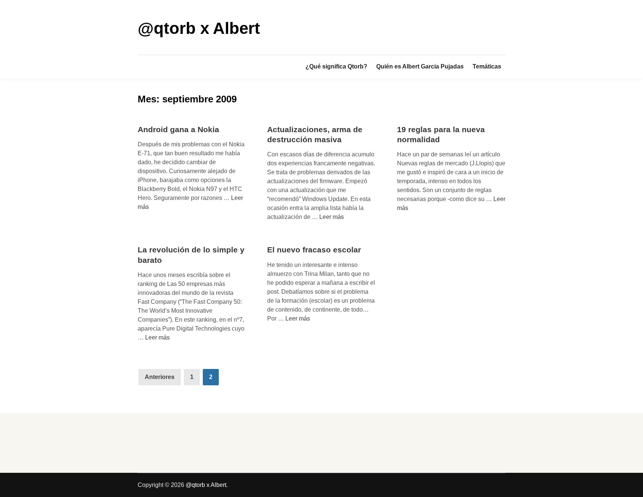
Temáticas (487, 66)
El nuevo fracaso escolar (314, 249)
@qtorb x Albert (199, 28)
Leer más (331, 217)
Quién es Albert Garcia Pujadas (420, 66)
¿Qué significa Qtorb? (336, 66)
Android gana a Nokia (178, 129)
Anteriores (160, 377)
